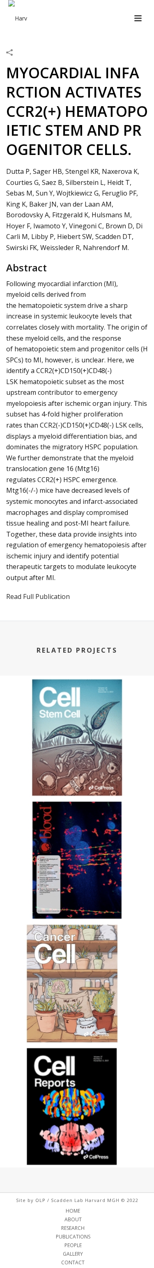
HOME (73, 1211)
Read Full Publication (38, 596)
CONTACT (73, 1262)
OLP (40, 1200)
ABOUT (73, 1219)
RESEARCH (73, 1228)
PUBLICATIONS (73, 1237)
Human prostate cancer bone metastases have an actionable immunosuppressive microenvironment (77, 1014)
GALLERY (73, 1254)
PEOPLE (73, 1245)
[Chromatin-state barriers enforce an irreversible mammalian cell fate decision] (77, 1078)
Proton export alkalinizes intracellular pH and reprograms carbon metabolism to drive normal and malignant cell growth (77, 882)
